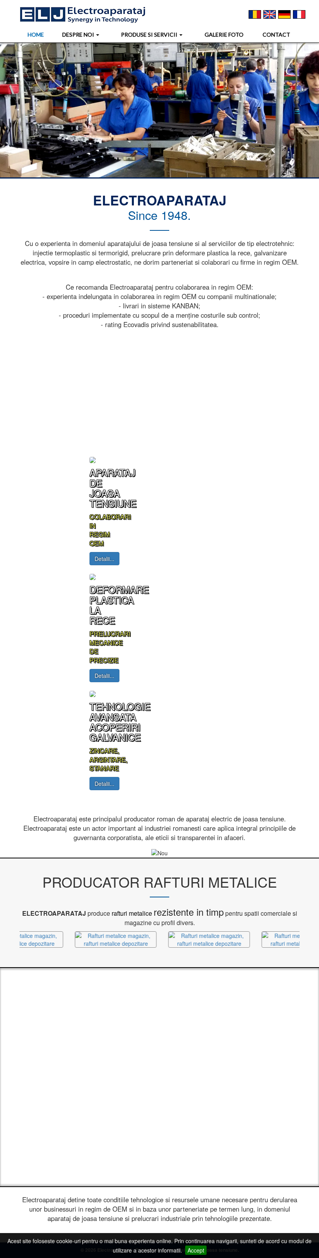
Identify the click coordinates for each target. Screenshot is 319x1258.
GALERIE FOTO (224, 34)
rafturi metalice (132, 913)
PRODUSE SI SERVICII (150, 34)
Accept (196, 1250)
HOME (36, 34)
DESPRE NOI (78, 34)
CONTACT (276, 34)
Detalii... (104, 559)
